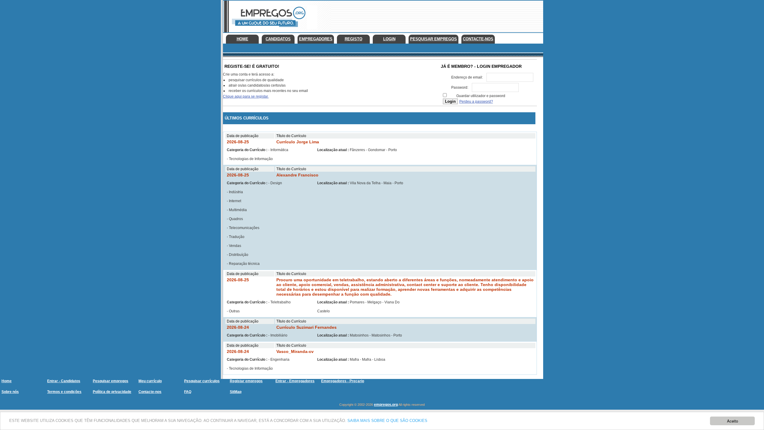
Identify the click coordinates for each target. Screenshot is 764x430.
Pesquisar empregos (110, 381)
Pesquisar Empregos (433, 39)
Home (242, 39)
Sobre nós (10, 392)
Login (389, 39)
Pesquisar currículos (202, 381)
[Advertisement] (434, 14)
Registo (353, 39)
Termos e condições (64, 392)
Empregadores (315, 39)
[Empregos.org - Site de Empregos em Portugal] (268, 28)
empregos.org (386, 405)
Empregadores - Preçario (342, 381)
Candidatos (278, 39)
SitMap (235, 392)
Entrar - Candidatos (63, 381)
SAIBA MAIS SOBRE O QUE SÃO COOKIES (387, 420)
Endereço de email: (467, 77)
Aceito (732, 421)
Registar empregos (246, 381)
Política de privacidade (112, 392)
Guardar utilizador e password (480, 96)
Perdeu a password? (476, 101)
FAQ (187, 392)
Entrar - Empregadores (295, 381)
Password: (459, 87)
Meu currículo (150, 381)
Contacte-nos (478, 39)
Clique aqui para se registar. (246, 96)
